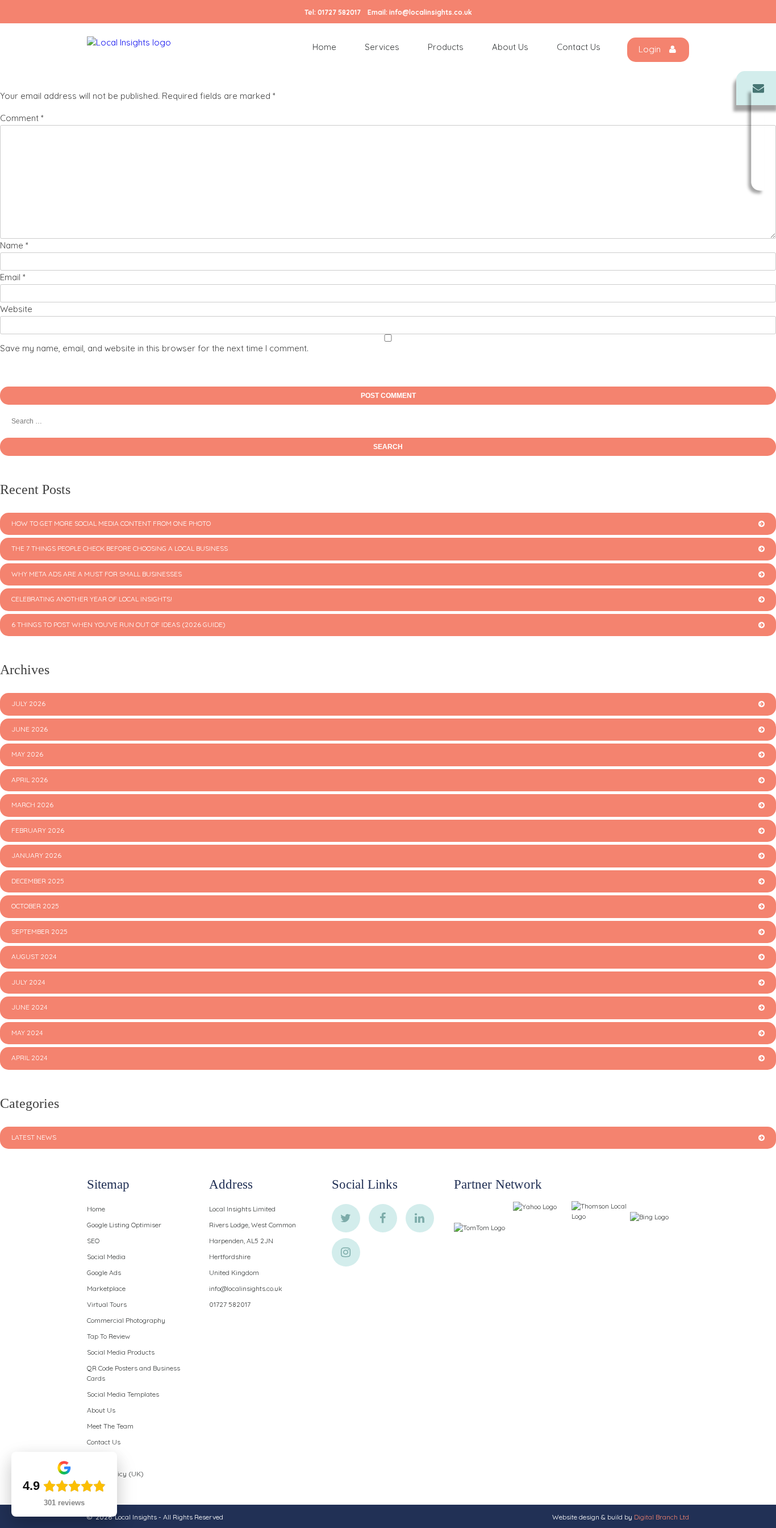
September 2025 (39, 931)
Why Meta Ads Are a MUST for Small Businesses (96, 574)
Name (14, 245)
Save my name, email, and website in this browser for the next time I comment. (154, 348)
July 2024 (28, 982)
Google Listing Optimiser (124, 1224)
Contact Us (578, 46)
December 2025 (37, 881)
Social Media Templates (123, 1394)
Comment (22, 118)
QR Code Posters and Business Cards (133, 1373)
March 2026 (32, 804)
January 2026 (36, 855)
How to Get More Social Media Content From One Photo (111, 523)
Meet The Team (110, 1426)
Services (382, 46)
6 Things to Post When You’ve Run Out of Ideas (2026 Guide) (118, 624)
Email (13, 277)
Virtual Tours (107, 1304)
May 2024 (27, 1032)
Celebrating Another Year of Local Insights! (91, 599)
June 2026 (29, 729)
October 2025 (35, 906)
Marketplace (106, 1288)
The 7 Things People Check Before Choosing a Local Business (119, 548)
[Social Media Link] (346, 1218)
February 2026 (37, 830)
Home (324, 46)
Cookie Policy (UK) (115, 1473)
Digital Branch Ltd (661, 1517)
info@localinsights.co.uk (430, 12)
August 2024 (33, 956)
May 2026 (27, 754)
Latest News (33, 1137)
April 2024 (29, 1057)
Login (651, 49)
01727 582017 (339, 12)
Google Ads (104, 1272)
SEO (93, 1240)
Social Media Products (121, 1352)
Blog (93, 1458)
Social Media (106, 1256)
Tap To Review (108, 1336)
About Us (510, 46)
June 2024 (29, 1007)
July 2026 (28, 703)
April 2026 (29, 779)
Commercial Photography (126, 1320)
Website (16, 309)
